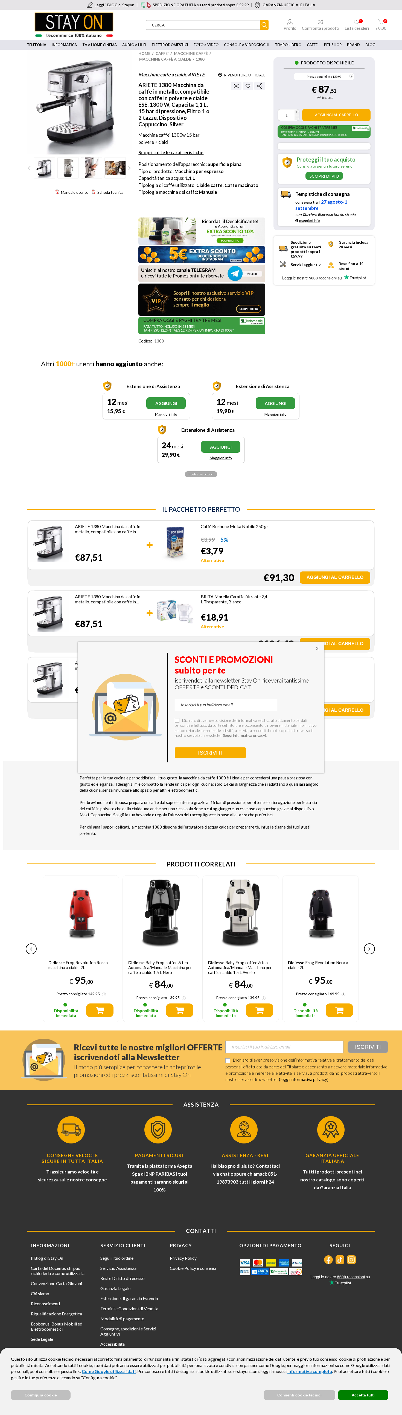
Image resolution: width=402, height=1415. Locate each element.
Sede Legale (42, 1339)
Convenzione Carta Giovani (56, 1283)
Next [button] (369, 948)
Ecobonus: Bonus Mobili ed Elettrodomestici (56, 1326)
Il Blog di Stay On (47, 1258)
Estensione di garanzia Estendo (129, 1298)
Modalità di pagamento (122, 1318)
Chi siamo (40, 1293)
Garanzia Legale (115, 1288)
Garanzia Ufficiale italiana (332, 1158)
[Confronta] (236, 86)
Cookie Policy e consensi (193, 1268)
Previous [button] (31, 948)
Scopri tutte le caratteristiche (170, 152)
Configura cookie (41, 1395)
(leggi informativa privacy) (303, 1079)
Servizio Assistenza (118, 1268)
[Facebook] (328, 1259)
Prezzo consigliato (319, 76)
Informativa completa (309, 1371)
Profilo (290, 28)
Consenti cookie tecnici (299, 1395)
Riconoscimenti (45, 1303)
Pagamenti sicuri (159, 1155)
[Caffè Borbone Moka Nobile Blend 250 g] (175, 544)
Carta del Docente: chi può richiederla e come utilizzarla (58, 1270)
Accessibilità (112, 1344)
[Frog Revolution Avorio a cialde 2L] (320, 913)
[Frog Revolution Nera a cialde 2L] (241, 913)
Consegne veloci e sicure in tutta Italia (72, 1158)
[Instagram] (351, 1259)
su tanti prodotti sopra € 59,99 (201, 4)
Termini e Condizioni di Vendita (129, 1308)
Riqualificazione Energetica (56, 1313)
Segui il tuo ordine (116, 1258)
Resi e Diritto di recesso (122, 1278)
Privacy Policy (183, 1258)
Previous (30, 167)
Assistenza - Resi (245, 1155)
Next (129, 167)
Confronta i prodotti (320, 28)
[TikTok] (340, 1259)
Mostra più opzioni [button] (201, 474)
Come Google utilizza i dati (109, 1371)
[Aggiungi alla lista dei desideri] (248, 86)
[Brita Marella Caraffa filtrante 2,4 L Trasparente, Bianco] (175, 613)
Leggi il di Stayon (114, 4)
